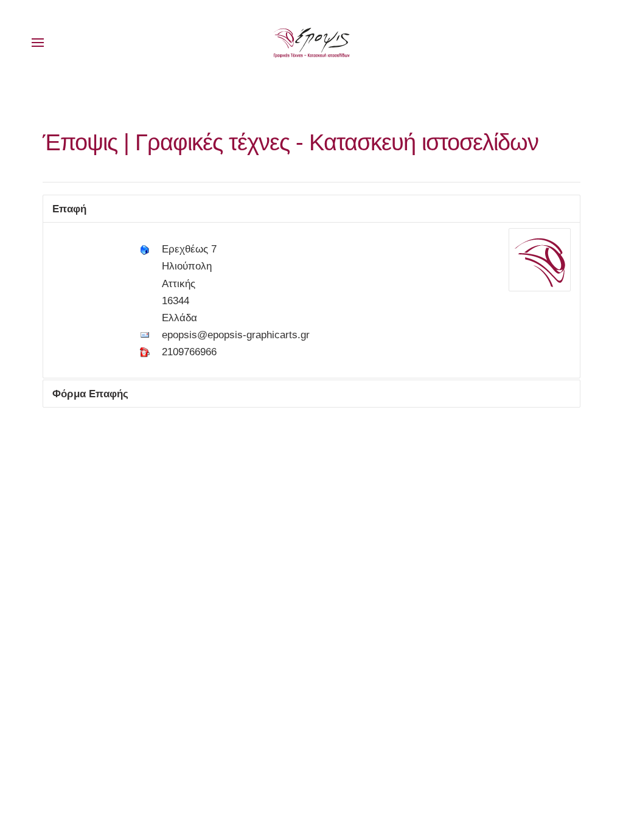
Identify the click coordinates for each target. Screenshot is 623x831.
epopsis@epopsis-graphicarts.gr (236, 334)
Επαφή (69, 208)
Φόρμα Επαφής (90, 393)
